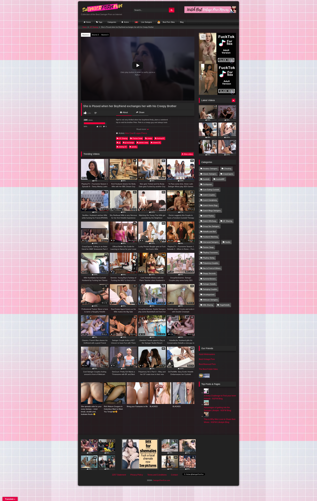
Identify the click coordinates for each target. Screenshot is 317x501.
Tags (100, 22)
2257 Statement (119, 475)
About (125, 112)
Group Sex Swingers (211, 226)
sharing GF (123, 147)
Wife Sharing (208, 305)
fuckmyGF (161, 138)
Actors (126, 22)
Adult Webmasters (207, 354)
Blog (182, 22)
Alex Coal (129, 133)
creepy (149, 138)
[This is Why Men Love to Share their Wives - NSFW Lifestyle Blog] (206, 416)
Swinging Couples (210, 289)
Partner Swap (137, 138)
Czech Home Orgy (210, 205)
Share (141, 112)
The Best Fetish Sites (208, 369)
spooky (134, 147)
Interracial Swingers (210, 242)
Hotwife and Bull (209, 231)
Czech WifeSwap (209, 221)
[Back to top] (309, 493)
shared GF (156, 142)
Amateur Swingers (210, 168)
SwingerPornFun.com (161, 480)
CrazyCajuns (228, 174)
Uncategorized (208, 294)
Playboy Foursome (210, 252)
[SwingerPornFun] (102, 8)
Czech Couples (209, 195)
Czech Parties (208, 216)
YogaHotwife (225, 305)
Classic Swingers (209, 174)
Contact (174, 475)
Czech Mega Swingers (212, 211)
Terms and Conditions (157, 475)
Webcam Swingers (210, 300)
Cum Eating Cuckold (211, 190)
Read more (141, 129)
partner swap (143, 142)
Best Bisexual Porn (207, 364)
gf (119, 142)
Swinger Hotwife (209, 284)
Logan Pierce (141, 133)
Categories (112, 22)
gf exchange (129, 142)
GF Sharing (94, 27)
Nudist (227, 242)
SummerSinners (209, 279)
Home (88, 22)
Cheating (227, 168)
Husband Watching (210, 237)
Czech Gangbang (210, 200)
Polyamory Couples (210, 263)
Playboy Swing (208, 258)
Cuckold (206, 179)
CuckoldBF (220, 179)
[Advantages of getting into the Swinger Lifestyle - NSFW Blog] (206, 404)
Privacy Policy (136, 475)
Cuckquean (207, 184)
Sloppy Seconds (209, 273)
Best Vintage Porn (207, 359)
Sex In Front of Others (211, 268)
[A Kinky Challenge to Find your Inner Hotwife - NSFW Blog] (206, 393)
